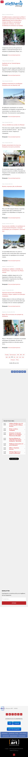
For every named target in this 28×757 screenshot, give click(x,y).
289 (9, 357)
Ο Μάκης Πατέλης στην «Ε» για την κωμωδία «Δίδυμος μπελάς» (16, 425)
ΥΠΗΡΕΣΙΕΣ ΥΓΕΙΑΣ (13, 733)
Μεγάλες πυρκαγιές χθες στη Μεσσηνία (12, 186)
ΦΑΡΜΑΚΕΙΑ (5, 733)
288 (7, 357)
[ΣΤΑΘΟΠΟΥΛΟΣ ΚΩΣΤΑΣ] (14, 742)
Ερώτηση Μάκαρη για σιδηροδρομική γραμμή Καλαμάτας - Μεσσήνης (15, 440)
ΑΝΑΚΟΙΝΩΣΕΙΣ (14, 736)
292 (17, 357)
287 (24, 354)
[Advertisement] (14, 500)
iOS (10, 723)
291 (14, 357)
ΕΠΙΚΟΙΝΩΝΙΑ (22, 736)
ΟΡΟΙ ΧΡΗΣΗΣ (23, 733)
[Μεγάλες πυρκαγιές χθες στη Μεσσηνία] (14, 198)
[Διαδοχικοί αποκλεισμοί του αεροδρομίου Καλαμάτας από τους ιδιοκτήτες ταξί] (14, 96)
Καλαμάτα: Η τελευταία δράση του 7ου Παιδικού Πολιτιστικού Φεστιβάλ (15, 434)
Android (16, 723)
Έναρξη (7, 354)
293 (20, 357)
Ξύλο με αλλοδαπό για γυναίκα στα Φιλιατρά (13, 124)
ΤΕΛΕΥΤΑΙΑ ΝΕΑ (9, 421)
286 (21, 354)
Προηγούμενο (13, 354)
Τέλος (17, 359)
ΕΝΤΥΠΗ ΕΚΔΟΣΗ (14, 729)
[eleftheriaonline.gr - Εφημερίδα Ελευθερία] (14, 3)
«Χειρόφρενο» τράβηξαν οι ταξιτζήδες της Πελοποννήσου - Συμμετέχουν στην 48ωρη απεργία (12, 270)
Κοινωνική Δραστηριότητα (14, 55)
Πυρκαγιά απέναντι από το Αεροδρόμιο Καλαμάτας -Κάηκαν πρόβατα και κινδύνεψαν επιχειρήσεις (13, 294)
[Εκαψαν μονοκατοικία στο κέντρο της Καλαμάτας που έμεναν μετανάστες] (14, 158)
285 (18, 354)
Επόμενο (13, 359)
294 (23, 357)
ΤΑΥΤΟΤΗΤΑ (6, 736)
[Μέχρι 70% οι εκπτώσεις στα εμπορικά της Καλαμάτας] (14, 327)
